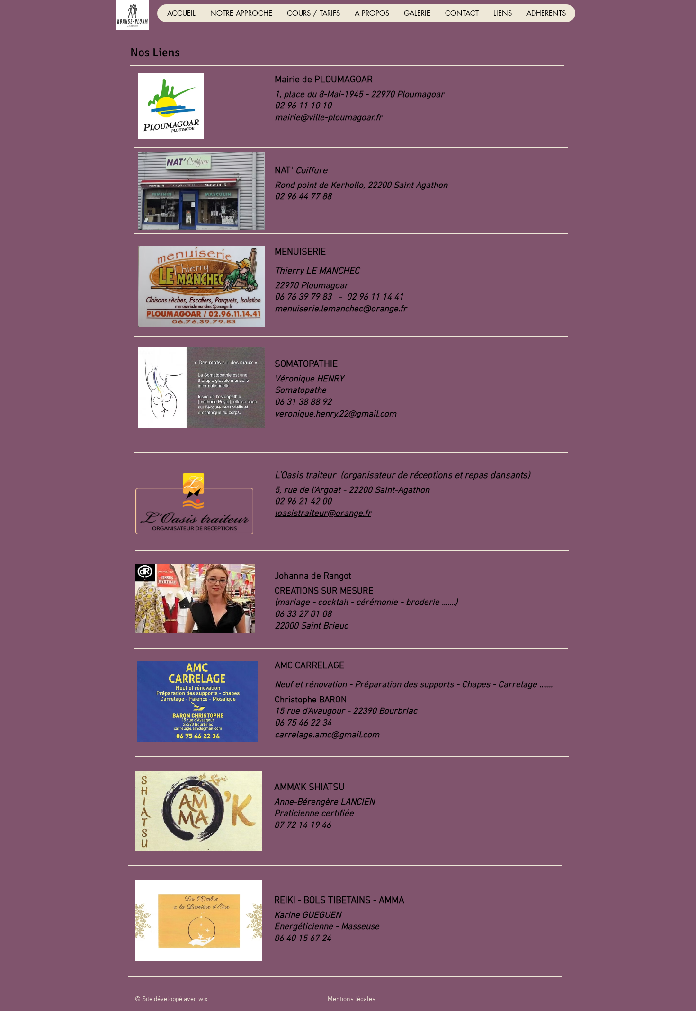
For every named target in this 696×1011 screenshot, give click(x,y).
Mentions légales (351, 999)
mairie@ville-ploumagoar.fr (328, 118)
